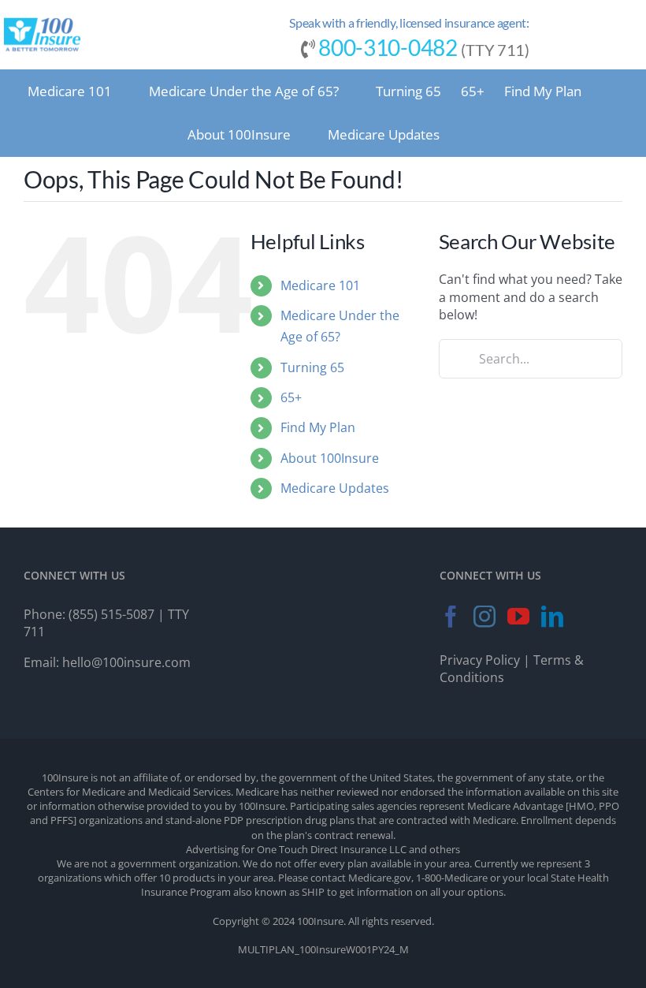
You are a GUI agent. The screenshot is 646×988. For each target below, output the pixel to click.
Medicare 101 (320, 285)
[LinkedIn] (552, 617)
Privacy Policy (480, 660)
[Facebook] (451, 617)
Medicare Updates (334, 488)
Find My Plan (317, 427)
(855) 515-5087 (111, 614)
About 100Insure (329, 458)
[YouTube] (518, 617)
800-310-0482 (387, 47)
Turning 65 (312, 367)
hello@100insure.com (126, 662)
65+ (291, 397)
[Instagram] (484, 617)
